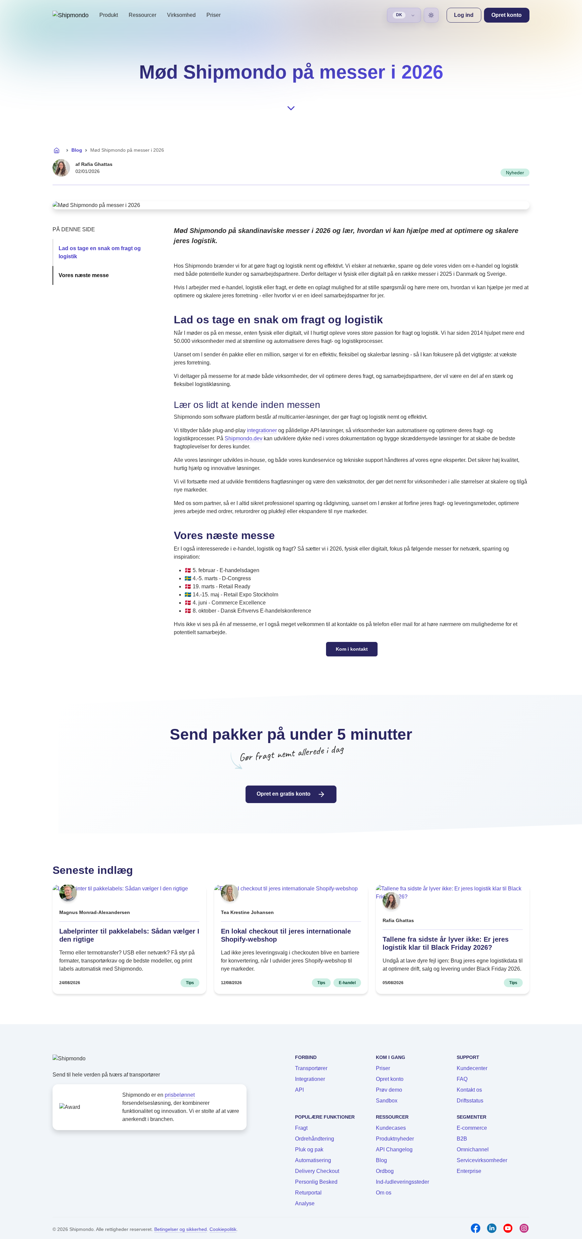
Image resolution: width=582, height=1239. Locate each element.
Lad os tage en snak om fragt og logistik (100, 252)
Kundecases (391, 1128)
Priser (213, 15)
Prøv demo (389, 1090)
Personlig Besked (316, 1182)
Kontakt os (469, 1090)
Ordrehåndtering (314, 1139)
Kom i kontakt (352, 649)
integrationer (262, 430)
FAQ (462, 1079)
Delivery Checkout (317, 1171)
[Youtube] (508, 1228)
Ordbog (385, 1171)
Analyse (305, 1203)
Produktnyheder (395, 1139)
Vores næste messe (84, 275)
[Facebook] (475, 1228)
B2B (462, 1139)
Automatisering (313, 1160)
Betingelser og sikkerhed (180, 1229)
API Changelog (394, 1149)
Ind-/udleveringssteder (402, 1182)
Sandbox (386, 1100)
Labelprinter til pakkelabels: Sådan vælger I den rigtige (129, 935)
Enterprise (469, 1171)
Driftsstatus (470, 1100)
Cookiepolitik (222, 1229)
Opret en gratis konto (284, 794)
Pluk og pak (309, 1149)
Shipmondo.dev (243, 438)
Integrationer (310, 1079)
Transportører (311, 1068)
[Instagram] (524, 1228)
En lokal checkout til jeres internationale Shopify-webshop (286, 935)
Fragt (301, 1128)
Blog (76, 150)
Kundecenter (472, 1068)
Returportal (308, 1193)
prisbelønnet (180, 1095)
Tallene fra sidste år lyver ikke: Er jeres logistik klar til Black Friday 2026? (446, 943)
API (299, 1090)
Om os (383, 1193)
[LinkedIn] (491, 1228)
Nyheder (515, 172)
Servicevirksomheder (482, 1160)
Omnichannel (473, 1149)
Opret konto (389, 1079)
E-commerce (472, 1128)
